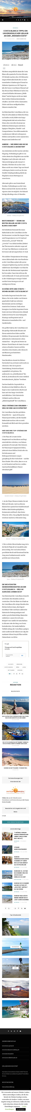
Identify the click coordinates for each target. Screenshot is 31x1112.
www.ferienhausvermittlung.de (10, 1050)
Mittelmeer (11, 670)
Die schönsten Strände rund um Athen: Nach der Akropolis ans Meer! (15, 717)
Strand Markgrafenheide (20, 848)
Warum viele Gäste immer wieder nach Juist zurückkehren (21, 898)
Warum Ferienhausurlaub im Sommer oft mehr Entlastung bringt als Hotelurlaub (21, 861)
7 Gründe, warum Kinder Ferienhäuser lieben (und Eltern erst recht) (21, 835)
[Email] (22, 674)
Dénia (17, 667)
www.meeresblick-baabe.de (9, 1057)
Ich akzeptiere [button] (21, 1109)
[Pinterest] (19, 674)
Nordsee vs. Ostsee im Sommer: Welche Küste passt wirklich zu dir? (21, 874)
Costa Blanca (8, 667)
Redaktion (15, 684)
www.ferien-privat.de (8, 1046)
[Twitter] (17, 674)
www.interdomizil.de (8, 1054)
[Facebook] (14, 674)
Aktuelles (16, 841)
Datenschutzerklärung (8, 1087)
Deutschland (17, 879)
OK (22, 655)
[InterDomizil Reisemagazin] (15, 9)
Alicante (10, 664)
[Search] (27, 20)
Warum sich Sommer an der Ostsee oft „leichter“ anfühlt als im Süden (21, 886)
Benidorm (19, 664)
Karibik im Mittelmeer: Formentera (15, 768)
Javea (24, 667)
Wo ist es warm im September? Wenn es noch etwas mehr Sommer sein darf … (15, 743)
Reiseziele (15, 28)
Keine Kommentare (21, 38)
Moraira (20, 670)
